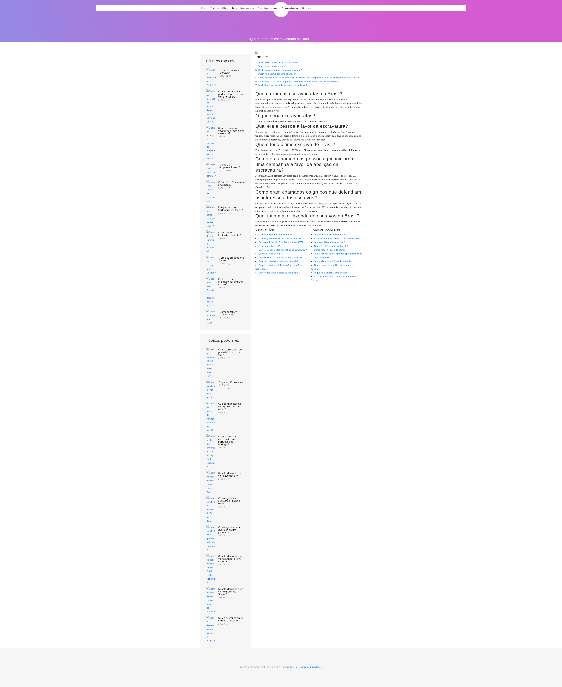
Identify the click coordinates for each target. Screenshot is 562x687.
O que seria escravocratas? (272, 66)
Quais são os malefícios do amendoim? (334, 261)
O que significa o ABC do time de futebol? (279, 238)
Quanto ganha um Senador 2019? (331, 234)
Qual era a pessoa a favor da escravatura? (280, 70)
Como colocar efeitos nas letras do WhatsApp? (282, 250)
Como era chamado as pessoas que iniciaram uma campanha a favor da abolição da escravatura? (308, 77)
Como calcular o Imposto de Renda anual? (280, 257)
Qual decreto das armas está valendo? (278, 261)
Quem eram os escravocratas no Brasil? (279, 62)
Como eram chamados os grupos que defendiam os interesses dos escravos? (298, 81)
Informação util (247, 8)
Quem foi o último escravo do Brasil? (277, 74)
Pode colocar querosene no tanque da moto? (337, 238)
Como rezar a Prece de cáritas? (330, 250)
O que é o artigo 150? (269, 246)
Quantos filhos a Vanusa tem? (329, 242)
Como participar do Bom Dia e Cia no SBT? (280, 242)
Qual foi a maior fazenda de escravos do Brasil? (282, 85)
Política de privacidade (310, 666)
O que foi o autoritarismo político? (331, 272)
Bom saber (307, 8)
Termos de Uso (289, 666)
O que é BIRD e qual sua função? (331, 246)
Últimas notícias (229, 8)
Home (204, 8)
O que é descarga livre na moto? (275, 234)
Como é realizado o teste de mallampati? (279, 272)
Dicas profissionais (290, 8)
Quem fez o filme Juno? (270, 253)
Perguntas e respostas (267, 8)
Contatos (214, 8)
